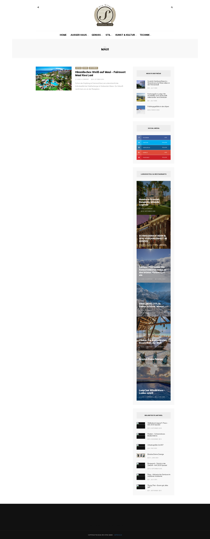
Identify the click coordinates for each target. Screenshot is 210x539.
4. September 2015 (155, 491)
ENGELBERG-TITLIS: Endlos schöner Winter (151, 305)
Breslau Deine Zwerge (151, 359)
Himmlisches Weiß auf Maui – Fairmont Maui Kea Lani (100, 73)
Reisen (85, 68)
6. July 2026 (153, 88)
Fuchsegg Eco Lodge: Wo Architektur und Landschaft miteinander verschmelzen (157, 95)
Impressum (118, 535)
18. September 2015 (155, 469)
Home (63, 35)
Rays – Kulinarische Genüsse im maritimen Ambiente (159, 475)
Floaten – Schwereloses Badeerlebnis (156, 435)
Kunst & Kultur (125, 35)
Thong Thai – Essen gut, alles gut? (158, 486)
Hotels (78, 68)
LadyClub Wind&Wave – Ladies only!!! (152, 391)
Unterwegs (93, 68)
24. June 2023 (153, 458)
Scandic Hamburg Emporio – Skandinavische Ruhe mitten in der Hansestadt (159, 83)
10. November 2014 (155, 439)
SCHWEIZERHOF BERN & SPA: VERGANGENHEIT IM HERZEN (153, 238)
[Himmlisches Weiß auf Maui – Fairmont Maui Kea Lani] (54, 78)
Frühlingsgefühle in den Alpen (158, 106)
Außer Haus (79, 35)
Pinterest (155, 157)
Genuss (96, 35)
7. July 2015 (153, 480)
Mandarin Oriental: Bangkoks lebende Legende (149, 202)
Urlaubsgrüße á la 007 (155, 445)
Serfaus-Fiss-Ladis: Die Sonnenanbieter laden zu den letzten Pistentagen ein (152, 271)
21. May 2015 (153, 448)
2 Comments (145, 363)
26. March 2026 (154, 110)
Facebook (155, 137)
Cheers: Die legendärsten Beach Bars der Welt (152, 341)
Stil (108, 35)
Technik (144, 35)
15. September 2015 (155, 428)
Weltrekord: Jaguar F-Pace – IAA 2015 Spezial (158, 424)
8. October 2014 (98, 79)
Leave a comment (83, 79)
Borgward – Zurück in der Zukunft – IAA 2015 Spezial (157, 464)
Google (155, 152)
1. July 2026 (153, 101)
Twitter (155, 142)
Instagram (155, 147)
